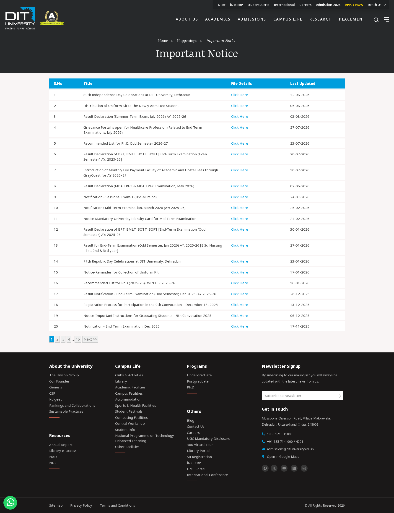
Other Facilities (127, 446)
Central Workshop (130, 423)
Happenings (187, 40)
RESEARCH (320, 19)
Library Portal (198, 450)
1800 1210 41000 (280, 434)
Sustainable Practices (66, 411)
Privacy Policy (81, 505)
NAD (53, 456)
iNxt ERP (236, 5)
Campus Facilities (129, 393)
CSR (52, 393)
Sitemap (56, 505)
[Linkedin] (294, 468)
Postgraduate (198, 381)
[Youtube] (284, 468)
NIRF (222, 5)
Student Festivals (129, 411)
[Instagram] (304, 468)
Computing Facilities (131, 417)
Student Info (125, 429)
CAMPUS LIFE (287, 19)
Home (163, 40)
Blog (190, 420)
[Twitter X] (274, 468)
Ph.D (190, 387)
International (284, 5)
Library (121, 381)
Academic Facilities (130, 387)
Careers (305, 5)
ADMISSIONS (252, 19)
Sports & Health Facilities (135, 405)
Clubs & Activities (129, 375)
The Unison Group (64, 375)
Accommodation (128, 399)
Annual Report (61, 444)
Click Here (239, 94)
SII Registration (199, 456)
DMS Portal (196, 468)
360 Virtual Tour (200, 444)
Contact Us (195, 426)
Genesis (55, 387)
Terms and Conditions (117, 505)
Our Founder (59, 381)
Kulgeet (55, 399)
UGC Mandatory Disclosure (208, 438)
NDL (52, 462)
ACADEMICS (218, 19)
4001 (299, 441)
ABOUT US (187, 19)
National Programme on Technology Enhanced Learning (144, 438)
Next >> (90, 339)
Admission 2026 (328, 5)
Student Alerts (258, 5)
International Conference (207, 474)
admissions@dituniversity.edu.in (290, 449)
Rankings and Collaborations (72, 405)
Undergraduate (199, 375)
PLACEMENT (352, 19)
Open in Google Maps (283, 456)
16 (78, 339)
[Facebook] (265, 468)
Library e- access (63, 450)
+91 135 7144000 (280, 441)
